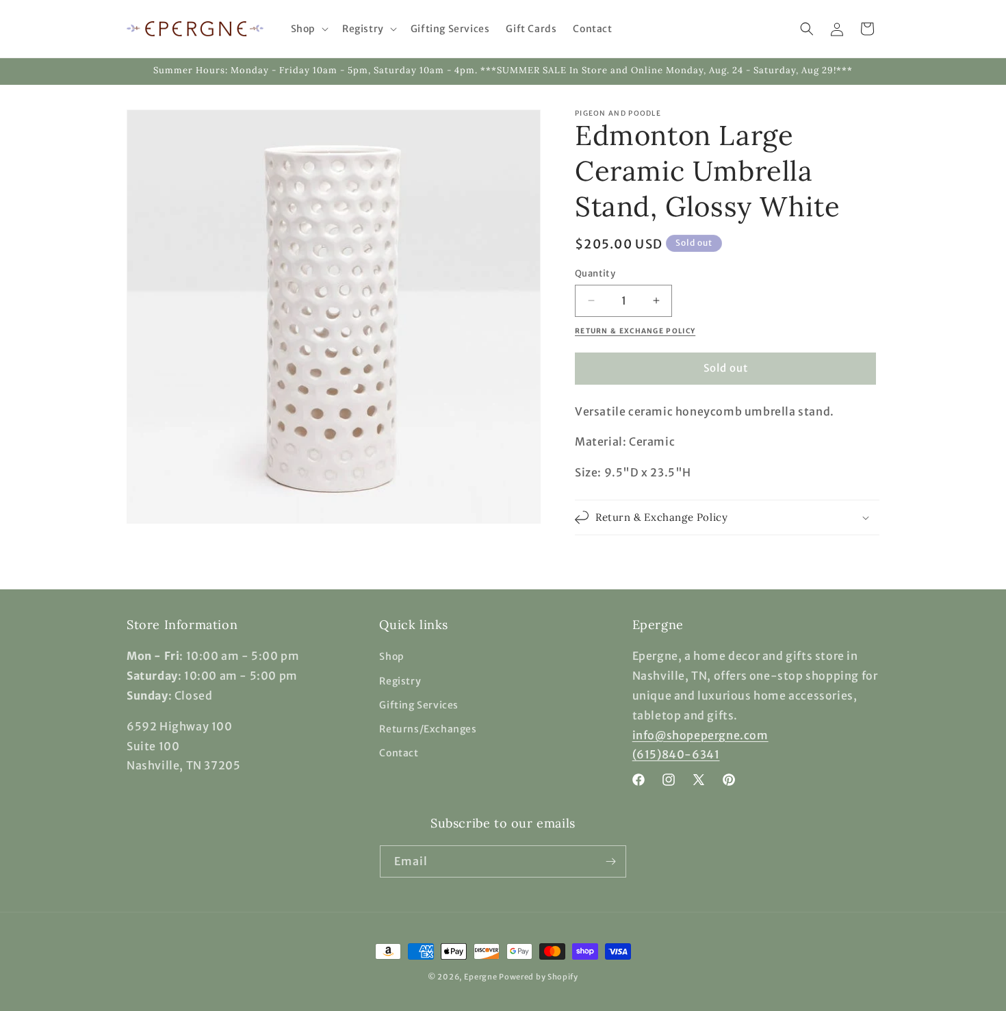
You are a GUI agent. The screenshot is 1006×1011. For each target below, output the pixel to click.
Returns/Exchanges (427, 729)
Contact (398, 753)
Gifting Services (419, 705)
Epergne (481, 977)
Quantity (595, 273)
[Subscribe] (610, 861)
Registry (400, 681)
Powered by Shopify (538, 977)
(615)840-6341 (676, 754)
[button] (308, 28)
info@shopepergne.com (700, 735)
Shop (391, 656)
